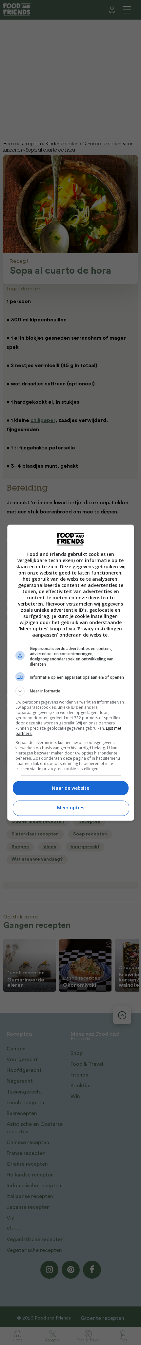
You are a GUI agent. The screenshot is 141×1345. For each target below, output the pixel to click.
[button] (70, 691)
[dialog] (70, 673)
